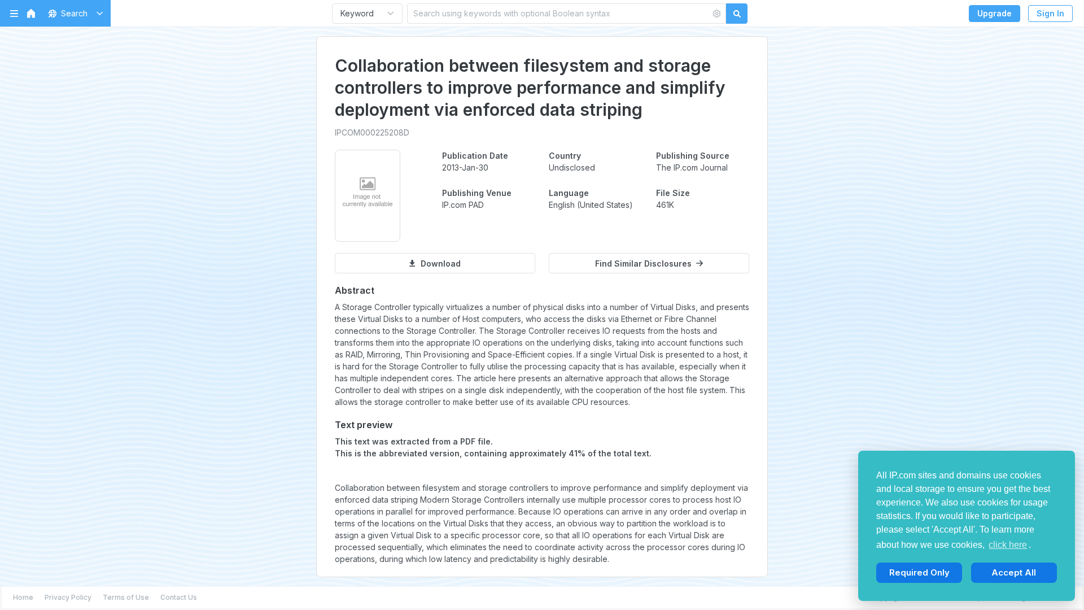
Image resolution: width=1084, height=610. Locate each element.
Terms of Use (126, 597)
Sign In (1050, 13)
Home (23, 597)
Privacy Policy (68, 597)
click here (1008, 545)
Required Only (919, 572)
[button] (74, 13)
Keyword (357, 13)
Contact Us (178, 597)
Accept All (1013, 572)
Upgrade (994, 13)
